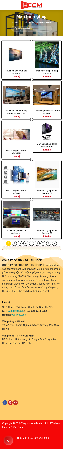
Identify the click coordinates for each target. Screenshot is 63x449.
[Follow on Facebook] (4, 402)
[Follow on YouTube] (15, 402)
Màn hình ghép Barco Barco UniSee (47, 112)
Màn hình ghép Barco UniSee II (16, 192)
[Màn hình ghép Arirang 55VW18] (46, 54)
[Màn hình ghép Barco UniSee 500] (46, 131)
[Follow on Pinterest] (10, 402)
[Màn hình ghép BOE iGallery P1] (46, 214)
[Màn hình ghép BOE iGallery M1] (16, 214)
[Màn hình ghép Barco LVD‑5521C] (16, 134)
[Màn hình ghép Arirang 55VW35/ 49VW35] (16, 95)
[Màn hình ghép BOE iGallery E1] (46, 174)
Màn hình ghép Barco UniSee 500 (47, 145)
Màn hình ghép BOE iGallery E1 (47, 192)
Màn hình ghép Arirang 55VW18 (47, 72)
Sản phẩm (29, 22)
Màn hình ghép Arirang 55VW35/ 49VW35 (16, 112)
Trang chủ (15, 22)
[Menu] (4, 5)
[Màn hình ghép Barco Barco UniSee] (46, 95)
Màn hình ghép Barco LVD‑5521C (16, 152)
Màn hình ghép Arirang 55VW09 (16, 72)
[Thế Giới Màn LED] (31, 5)
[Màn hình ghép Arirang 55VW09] (16, 54)
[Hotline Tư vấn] (8, 440)
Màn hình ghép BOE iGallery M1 (16, 232)
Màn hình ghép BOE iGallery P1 (47, 232)
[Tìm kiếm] (59, 5)
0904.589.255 (18, 314)
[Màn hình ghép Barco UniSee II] (16, 174)
